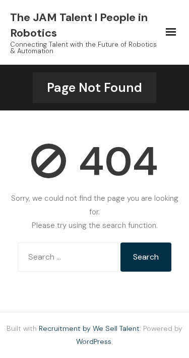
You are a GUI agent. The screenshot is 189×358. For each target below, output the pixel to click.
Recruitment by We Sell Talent (89, 328)
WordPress (93, 341)
